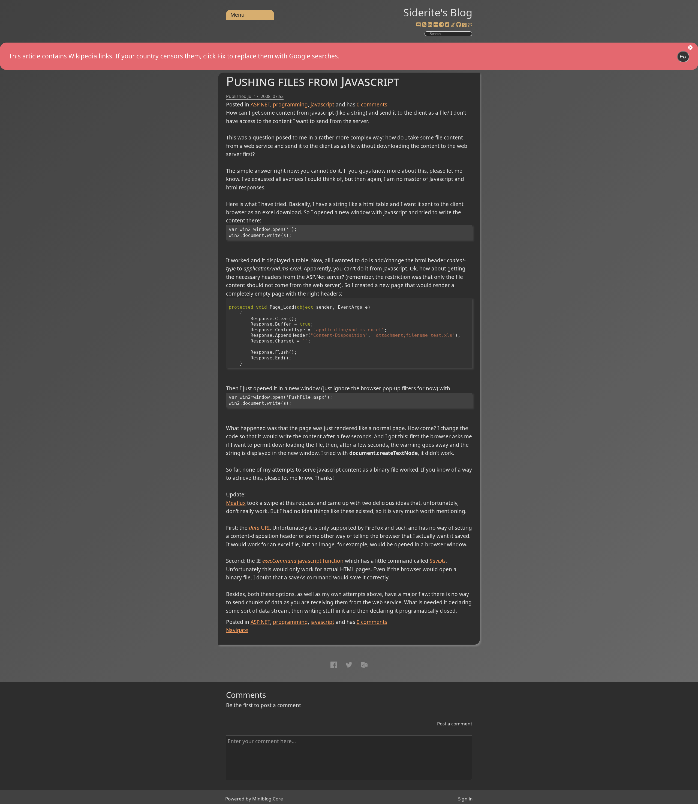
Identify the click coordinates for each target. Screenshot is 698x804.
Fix (683, 56)
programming (290, 104)
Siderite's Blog (437, 12)
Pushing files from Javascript (312, 81)
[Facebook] (441, 25)
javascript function (303, 560)
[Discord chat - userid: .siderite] (418, 24)
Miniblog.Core (267, 799)
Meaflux (236, 503)
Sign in (465, 799)
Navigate (237, 630)
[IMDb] (436, 25)
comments (372, 104)
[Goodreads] (464, 25)
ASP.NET (260, 104)
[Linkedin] (430, 25)
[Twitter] (447, 25)
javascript (322, 104)
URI (259, 527)
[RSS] (424, 25)
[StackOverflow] (453, 25)
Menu (237, 14)
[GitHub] (458, 25)
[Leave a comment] (470, 25)
